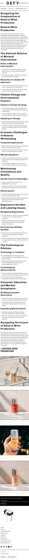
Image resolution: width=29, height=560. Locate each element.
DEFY (5, 551)
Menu (2, 3)
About (2, 527)
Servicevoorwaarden (6, 541)
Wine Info (11, 8)
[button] (23, 3)
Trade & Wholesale (5, 531)
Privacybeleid (4, 539)
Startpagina (4, 8)
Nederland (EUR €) (11, 556)
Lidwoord (3, 535)
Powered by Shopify (5, 553)
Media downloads (5, 543)
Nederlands (3, 556)
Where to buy (4, 533)
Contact (3, 529)
